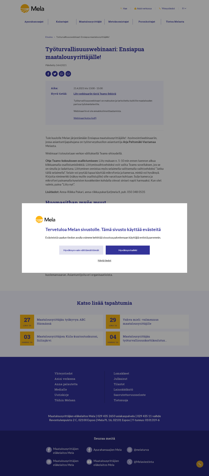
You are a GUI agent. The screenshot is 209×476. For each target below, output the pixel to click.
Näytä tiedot (104, 260)
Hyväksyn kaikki (128, 250)
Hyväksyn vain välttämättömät (81, 250)
